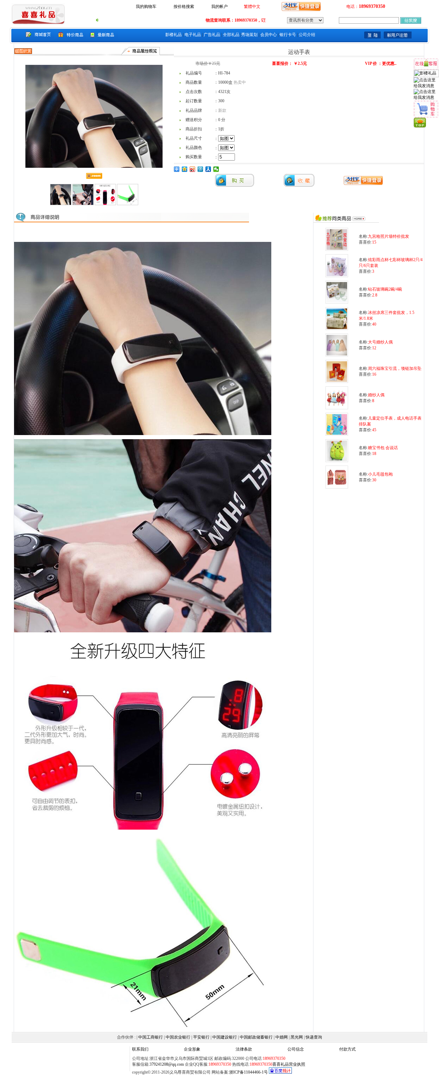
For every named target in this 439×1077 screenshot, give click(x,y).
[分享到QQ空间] (185, 169)
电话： (365, 6)
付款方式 (347, 1049)
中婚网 (281, 1037)
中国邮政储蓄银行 (256, 1037)
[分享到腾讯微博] (200, 169)
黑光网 (296, 1037)
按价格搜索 (184, 6)
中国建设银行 (224, 1037)
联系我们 (140, 1049)
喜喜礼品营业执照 (288, 1064)
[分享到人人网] (208, 169)
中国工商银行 (150, 1037)
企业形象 (192, 1049)
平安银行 (201, 1037)
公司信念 (295, 1049)
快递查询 (314, 1037)
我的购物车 (146, 6)
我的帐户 (219, 6)
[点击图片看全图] (142, 433)
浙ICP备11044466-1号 (248, 1072)
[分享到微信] (216, 169)
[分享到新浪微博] (192, 169)
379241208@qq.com (167, 1064)
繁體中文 (252, 6)
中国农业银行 (178, 1037)
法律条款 (244, 1049)
